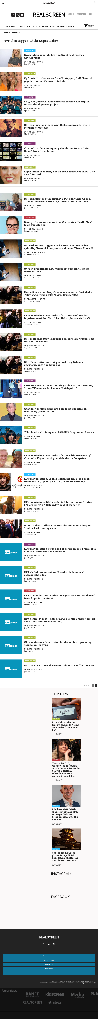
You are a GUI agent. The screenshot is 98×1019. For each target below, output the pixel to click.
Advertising (49, 968)
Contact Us (49, 964)
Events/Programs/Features (62, 26)
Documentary (10, 26)
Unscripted (32, 26)
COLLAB (7, 32)
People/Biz (43, 26)
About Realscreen (49, 956)
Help (90, 14)
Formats (21, 26)
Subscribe (81, 14)
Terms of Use (49, 973)
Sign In (71, 14)
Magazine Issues (49, 960)
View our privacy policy (89, 983)
